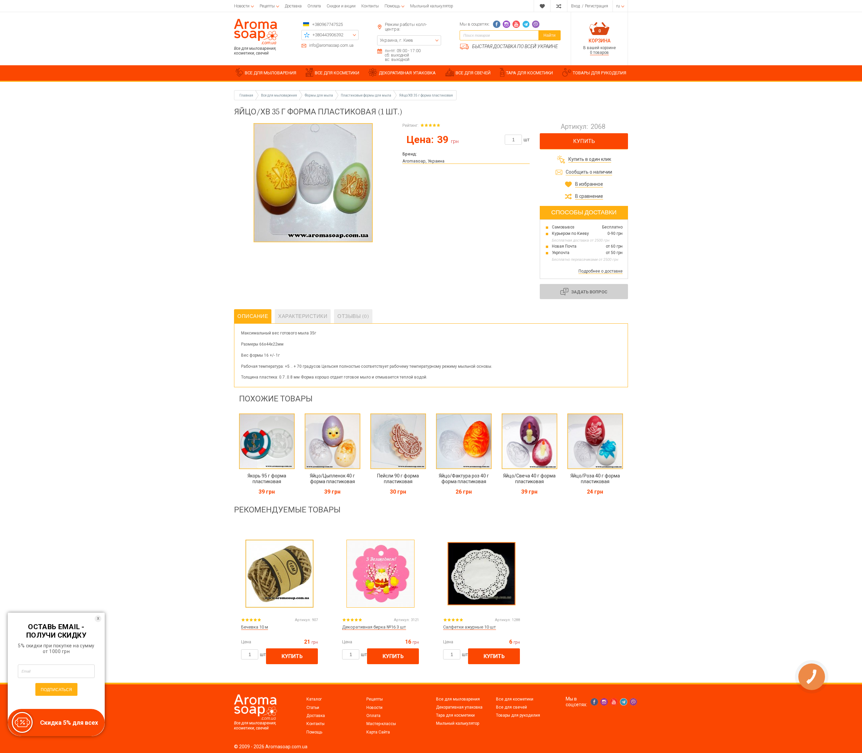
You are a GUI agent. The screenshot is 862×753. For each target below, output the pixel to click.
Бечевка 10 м (254, 627)
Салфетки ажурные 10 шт (469, 627)
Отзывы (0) (353, 316)
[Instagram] (506, 24)
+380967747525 (327, 24)
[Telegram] (526, 24)
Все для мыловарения (458, 699)
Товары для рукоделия (518, 715)
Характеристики (302, 316)
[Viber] (535, 24)
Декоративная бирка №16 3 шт (374, 627)
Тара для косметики (455, 715)
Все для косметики (514, 699)
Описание (252, 316)
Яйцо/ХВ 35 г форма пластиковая (426, 95)
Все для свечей (511, 707)
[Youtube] (516, 24)
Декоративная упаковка (459, 707)
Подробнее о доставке (600, 271)
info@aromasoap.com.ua (331, 45)
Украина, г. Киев (396, 40)
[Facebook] (496, 24)
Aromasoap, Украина (423, 161)
